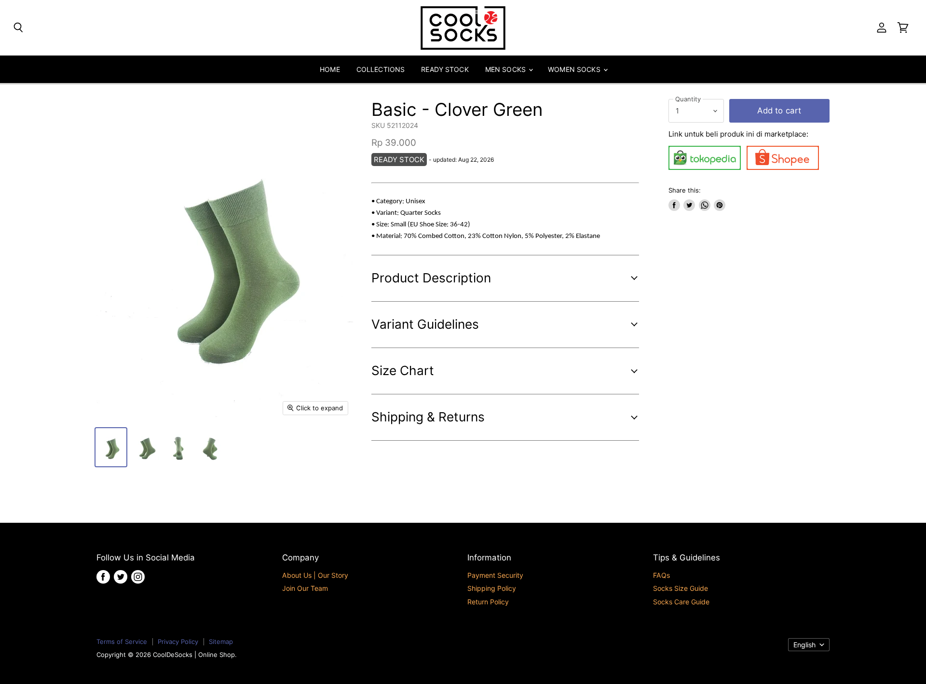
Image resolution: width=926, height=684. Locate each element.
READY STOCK (445, 69)
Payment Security (495, 575)
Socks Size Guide (680, 588)
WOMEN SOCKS (575, 69)
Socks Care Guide (681, 602)
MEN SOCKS (506, 69)
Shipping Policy (491, 588)
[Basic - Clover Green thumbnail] (110, 447)
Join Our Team (305, 588)
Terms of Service (121, 641)
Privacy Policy (178, 641)
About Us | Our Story (315, 575)
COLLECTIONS (380, 69)
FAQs (661, 575)
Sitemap (221, 641)
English (804, 645)
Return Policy (488, 602)
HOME (330, 69)
